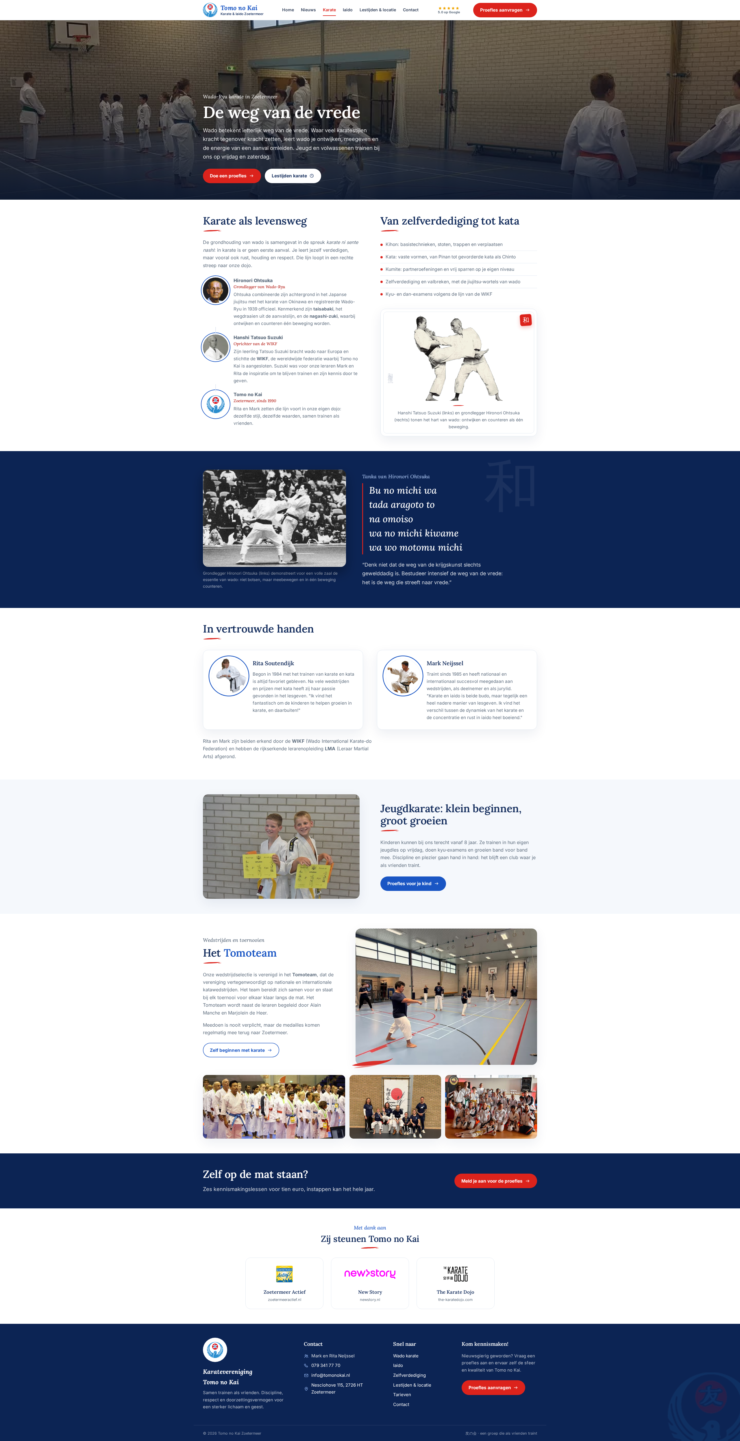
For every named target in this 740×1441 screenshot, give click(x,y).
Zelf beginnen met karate (237, 1050)
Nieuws (308, 9)
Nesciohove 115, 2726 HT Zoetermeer (337, 1388)
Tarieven (402, 1394)
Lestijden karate (289, 176)
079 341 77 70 (325, 1365)
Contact (411, 9)
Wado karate (406, 1356)
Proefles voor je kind (409, 883)
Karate (329, 9)
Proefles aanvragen (501, 10)
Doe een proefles (228, 176)
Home (288, 9)
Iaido (348, 9)
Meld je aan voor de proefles (492, 1181)
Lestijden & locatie (378, 9)
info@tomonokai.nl (330, 1375)
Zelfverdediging (409, 1375)
